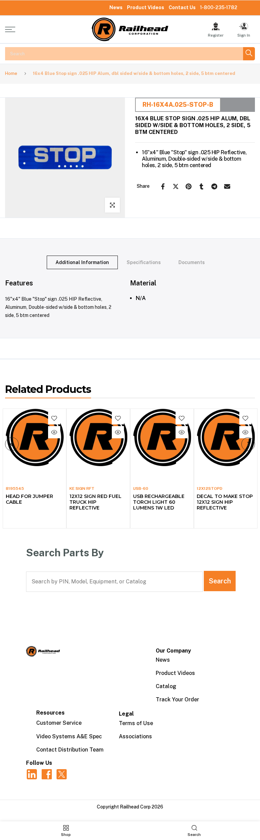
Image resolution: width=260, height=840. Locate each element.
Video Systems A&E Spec (69, 736)
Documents (191, 262)
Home (11, 73)
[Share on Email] (227, 186)
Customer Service (59, 723)
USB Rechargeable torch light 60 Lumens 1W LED (159, 502)
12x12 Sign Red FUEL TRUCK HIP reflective (95, 502)
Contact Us (182, 7)
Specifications (144, 262)
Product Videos (145, 7)
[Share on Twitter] (176, 186)
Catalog (166, 686)
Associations (135, 736)
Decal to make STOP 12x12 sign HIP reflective (225, 502)
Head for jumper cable (29, 499)
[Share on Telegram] (214, 186)
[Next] (248, 444)
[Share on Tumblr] (201, 186)
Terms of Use (136, 723)
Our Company (173, 650)
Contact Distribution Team (70, 749)
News (116, 7)
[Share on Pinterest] (189, 186)
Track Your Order (177, 699)
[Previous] (12, 444)
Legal (126, 714)
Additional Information (82, 262)
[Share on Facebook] (163, 186)
